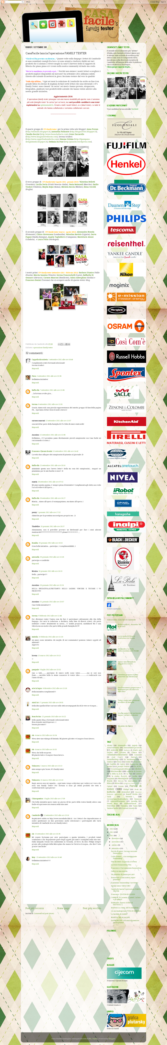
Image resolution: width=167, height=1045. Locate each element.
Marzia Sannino (41, 275)
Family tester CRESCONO (120, 886)
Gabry (122, 764)
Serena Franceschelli (66, 275)
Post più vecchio (92, 908)
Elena (119, 762)
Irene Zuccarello (76, 134)
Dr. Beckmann (130, 759)
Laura (139, 774)
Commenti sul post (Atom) (44, 913)
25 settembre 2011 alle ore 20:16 (52, 465)
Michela (121, 781)
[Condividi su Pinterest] (69, 344)
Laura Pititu (43, 239)
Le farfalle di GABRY (119, 914)
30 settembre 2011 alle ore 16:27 (52, 498)
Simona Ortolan (67, 139)
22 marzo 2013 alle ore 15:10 (51, 780)
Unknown (36, 766)
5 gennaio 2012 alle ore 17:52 (49, 512)
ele (33, 735)
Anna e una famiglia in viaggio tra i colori (127, 663)
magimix (110, 779)
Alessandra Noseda (85, 232)
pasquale (35, 670)
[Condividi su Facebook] (66, 344)
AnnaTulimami (113, 748)
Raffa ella (35, 390)
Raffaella (111, 792)
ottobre (115, 845)
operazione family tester (43, 348)
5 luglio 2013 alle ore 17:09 (54, 799)
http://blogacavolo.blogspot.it (83, 132)
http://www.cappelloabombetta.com (42, 139)
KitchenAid (116, 771)
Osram (121, 786)
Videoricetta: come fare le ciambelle (121, 620)
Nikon (109, 783)
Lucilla (134, 776)
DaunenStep (113, 759)
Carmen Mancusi (51, 278)
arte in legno (37, 688)
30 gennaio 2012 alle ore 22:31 (52, 585)
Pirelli (136, 789)
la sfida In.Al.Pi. (116, 774)
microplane (132, 781)
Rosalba (35, 543)
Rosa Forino (36, 717)
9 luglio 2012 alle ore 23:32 (50, 670)
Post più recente (34, 908)
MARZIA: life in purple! (120, 917)
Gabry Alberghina (78, 278)
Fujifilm (113, 764)
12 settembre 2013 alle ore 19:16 (56, 815)
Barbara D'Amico (86, 273)
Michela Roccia (68, 187)
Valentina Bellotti (87, 182)
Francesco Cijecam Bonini (42, 451)
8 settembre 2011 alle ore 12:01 (50, 404)
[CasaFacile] (109, 606)
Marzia (136, 779)
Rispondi (35, 368)
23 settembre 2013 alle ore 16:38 (47, 834)
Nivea (117, 783)
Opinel (109, 786)
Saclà (109, 797)
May (34, 857)
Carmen (122, 752)
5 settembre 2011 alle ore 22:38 (49, 376)
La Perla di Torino (134, 771)
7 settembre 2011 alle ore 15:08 (52, 390)
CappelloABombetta (40, 360)
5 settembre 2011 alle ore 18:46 (61, 360)
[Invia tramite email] (59, 344)
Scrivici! (135, 109)
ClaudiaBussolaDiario (117, 755)
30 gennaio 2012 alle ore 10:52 (51, 543)
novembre (116, 842)
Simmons (138, 799)
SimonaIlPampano (117, 801)
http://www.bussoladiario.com (54, 134)
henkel (109, 766)
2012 (112, 832)
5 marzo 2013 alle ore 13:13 (51, 766)
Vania (135, 806)
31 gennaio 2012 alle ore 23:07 (52, 602)
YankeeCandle (112, 808)
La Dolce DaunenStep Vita (121, 865)
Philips (126, 789)
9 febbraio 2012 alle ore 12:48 (50, 616)
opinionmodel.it (46, 105)
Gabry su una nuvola (119, 871)
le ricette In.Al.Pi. (119, 776)
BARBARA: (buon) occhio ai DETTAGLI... (122, 904)
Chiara (134, 752)
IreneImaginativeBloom (121, 769)
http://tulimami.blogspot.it (38, 132)
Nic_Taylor (93, 1039)
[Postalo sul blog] (61, 344)
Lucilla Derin (41, 184)
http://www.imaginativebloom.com (41, 137)
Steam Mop (112, 804)
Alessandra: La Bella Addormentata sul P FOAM (128, 650)
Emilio (128, 762)
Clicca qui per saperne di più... (119, 67)
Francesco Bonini (33, 280)
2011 (112, 836)
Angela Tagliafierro (57, 237)
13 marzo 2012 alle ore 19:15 (49, 656)
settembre (116, 848)
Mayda (109, 781)
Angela (134, 745)
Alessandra (122, 745)
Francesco (138, 762)
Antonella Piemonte (60, 132)
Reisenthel (126, 792)
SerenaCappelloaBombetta (117, 799)
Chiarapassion (37, 799)
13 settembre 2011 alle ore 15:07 (58, 421)
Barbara (127, 750)
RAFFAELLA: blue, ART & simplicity (125, 908)
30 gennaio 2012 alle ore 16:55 (50, 571)
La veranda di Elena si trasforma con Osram (126, 637)
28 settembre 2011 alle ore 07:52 (50, 482)
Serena (34, 404)
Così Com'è (117, 757)
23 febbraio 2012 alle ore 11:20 (51, 637)
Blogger (112, 1039)
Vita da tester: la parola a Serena (124, 862)
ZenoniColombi (128, 808)
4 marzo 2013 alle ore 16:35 (46, 749)
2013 (112, 829)
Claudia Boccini (33, 134)
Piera (34, 376)
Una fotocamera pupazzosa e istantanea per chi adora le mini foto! (129, 689)
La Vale (129, 774)
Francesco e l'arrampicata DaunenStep (126, 868)
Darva (133, 757)
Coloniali (138, 755)
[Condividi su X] (64, 344)
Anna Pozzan (92, 129)
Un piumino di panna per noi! (123, 874)
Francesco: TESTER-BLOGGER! (123, 894)
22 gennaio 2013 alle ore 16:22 (54, 717)
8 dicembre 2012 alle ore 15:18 (55, 688)
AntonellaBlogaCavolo (133, 748)
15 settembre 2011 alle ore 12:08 (52, 435)
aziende (114, 750)
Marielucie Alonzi (85, 237)
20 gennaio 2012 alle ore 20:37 (52, 526)
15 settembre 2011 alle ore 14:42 (65, 451)
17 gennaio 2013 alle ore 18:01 (51, 702)
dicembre (116, 838)
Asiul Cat (35, 702)
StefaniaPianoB (130, 804)
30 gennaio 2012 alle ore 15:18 (52, 557)
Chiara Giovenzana (44, 234)
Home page (63, 908)
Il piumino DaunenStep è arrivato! (124, 883)
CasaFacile (36, 815)
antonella (35, 557)
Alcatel (109, 745)
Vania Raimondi (76, 184)
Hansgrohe (134, 764)
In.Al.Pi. (138, 766)
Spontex (134, 801)
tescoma (111, 806)
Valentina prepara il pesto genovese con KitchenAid (128, 676)
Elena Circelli (90, 187)
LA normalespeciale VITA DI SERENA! (126, 911)
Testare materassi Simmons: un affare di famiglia (129, 701)
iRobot (138, 769)
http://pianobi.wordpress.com (78, 142)
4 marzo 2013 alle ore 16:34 (46, 735)
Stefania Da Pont (56, 142)
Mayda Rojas (48, 187)
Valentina (124, 806)
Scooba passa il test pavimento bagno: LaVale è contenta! (129, 714)
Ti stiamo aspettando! (114, 609)
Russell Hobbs (131, 794)
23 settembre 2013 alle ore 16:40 (49, 857)
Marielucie (123, 778)
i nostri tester (122, 766)
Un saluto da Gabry (125, 726)
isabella (35, 637)
